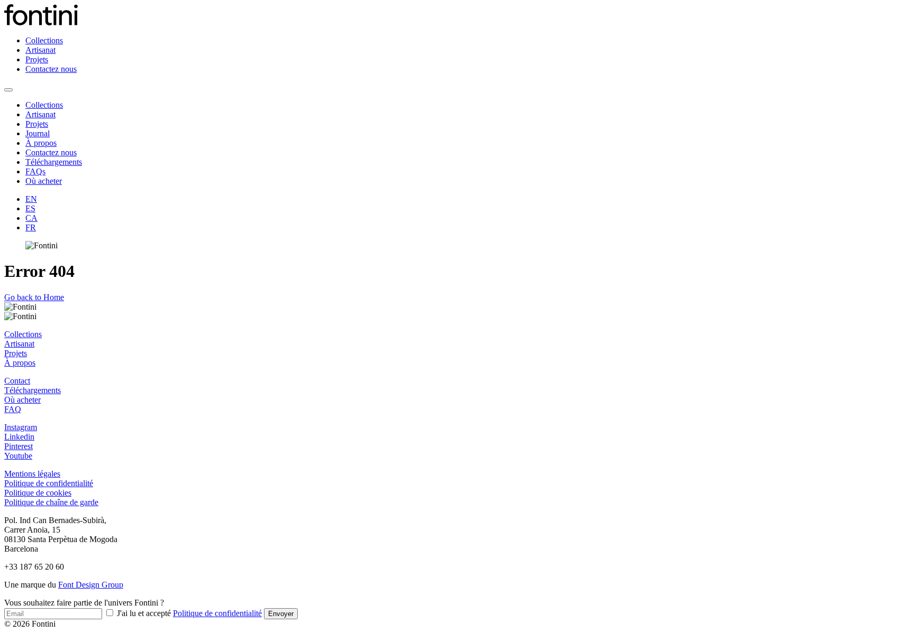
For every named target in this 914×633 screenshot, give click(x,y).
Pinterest (18, 446)
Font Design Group (90, 584)
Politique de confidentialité (48, 483)
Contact (17, 380)
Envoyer (281, 614)
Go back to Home (34, 297)
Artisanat (40, 49)
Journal (37, 133)
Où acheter (43, 180)
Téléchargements (53, 161)
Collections (44, 40)
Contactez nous (51, 68)
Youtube (18, 455)
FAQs (35, 171)
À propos (41, 142)
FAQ (12, 409)
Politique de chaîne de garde (51, 502)
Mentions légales (32, 473)
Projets (36, 59)
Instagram (20, 427)
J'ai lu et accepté (188, 613)
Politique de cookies (37, 492)
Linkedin (19, 436)
